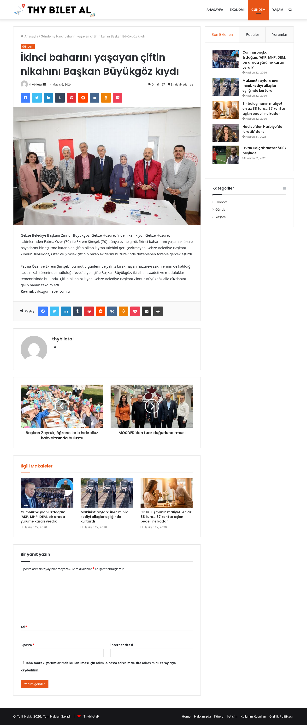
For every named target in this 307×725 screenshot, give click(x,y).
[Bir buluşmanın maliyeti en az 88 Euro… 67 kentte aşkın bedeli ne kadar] (167, 493)
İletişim (232, 716)
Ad (24, 627)
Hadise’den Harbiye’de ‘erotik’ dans (262, 129)
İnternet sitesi (121, 645)
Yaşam (277, 10)
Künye (219, 716)
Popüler (252, 34)
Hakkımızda (202, 716)
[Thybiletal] (55, 9)
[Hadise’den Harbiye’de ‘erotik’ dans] (226, 133)
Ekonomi (237, 10)
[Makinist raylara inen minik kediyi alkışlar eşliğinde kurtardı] (107, 493)
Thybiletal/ (91, 716)
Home (186, 716)
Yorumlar (279, 34)
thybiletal (35, 84)
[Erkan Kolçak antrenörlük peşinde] (226, 155)
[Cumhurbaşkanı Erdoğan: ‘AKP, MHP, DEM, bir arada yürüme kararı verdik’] (47, 493)
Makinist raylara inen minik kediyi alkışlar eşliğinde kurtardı (104, 517)
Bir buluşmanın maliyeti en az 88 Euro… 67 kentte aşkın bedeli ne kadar (166, 517)
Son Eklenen (222, 34)
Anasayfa (215, 10)
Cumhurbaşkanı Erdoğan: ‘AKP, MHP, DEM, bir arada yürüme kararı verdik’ (43, 517)
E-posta (27, 645)
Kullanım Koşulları (253, 716)
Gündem (258, 10)
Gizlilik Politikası (281, 716)
